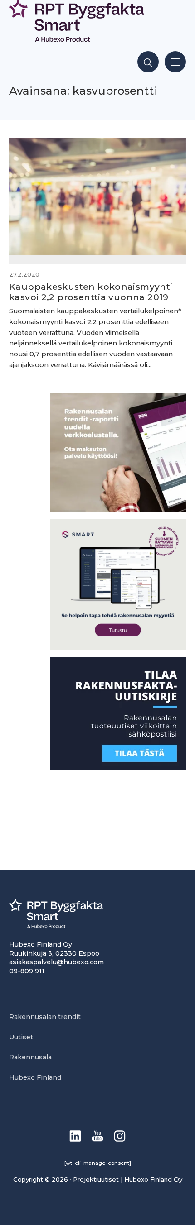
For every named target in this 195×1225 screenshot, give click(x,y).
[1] (118, 767)
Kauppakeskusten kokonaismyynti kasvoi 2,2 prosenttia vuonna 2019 (91, 291)
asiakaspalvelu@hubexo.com (56, 962)
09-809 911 (26, 971)
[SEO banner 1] (118, 647)
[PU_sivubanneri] (118, 509)
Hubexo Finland (35, 1077)
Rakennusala (30, 1057)
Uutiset (21, 1037)
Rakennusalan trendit (45, 1017)
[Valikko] (175, 61)
